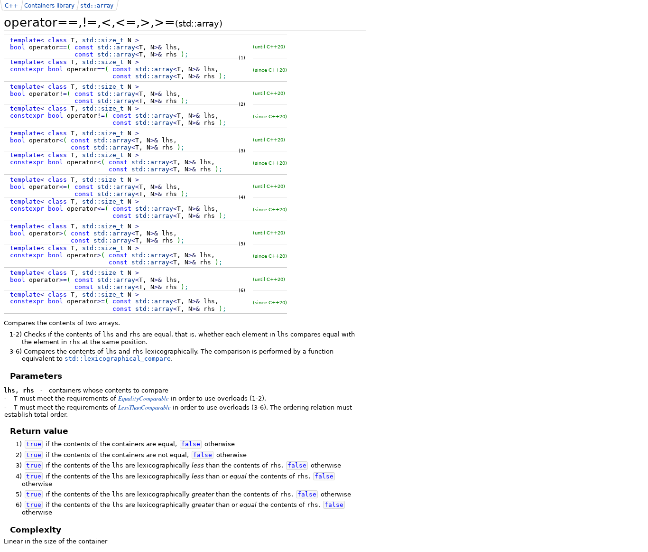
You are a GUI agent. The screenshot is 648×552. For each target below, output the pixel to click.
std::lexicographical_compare (118, 358)
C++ (11, 5)
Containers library (49, 5)
